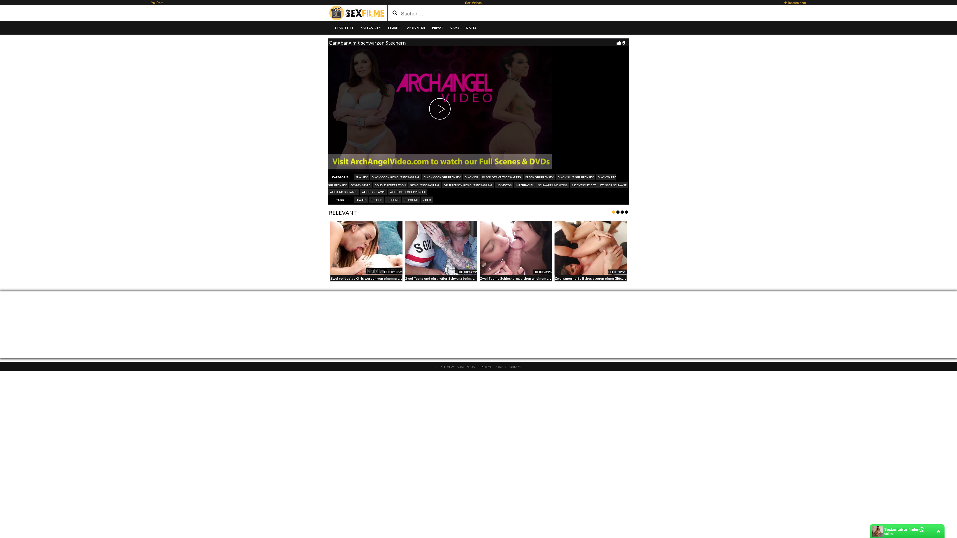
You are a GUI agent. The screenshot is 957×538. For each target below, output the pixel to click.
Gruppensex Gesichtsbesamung (468, 185)
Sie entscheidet (584, 185)
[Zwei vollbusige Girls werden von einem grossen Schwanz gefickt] (366, 248)
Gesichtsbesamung (424, 185)
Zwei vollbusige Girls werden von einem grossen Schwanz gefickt (381, 278)
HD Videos (504, 185)
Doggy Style (360, 185)
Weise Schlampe (374, 192)
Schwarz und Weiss (552, 185)
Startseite (344, 27)
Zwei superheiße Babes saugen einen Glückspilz (593, 278)
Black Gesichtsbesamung (501, 177)
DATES (471, 27)
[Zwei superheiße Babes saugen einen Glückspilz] (591, 248)
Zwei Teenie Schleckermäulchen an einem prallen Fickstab (526, 278)
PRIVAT (437, 27)
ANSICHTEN (416, 27)
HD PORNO (410, 200)
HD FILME (393, 200)
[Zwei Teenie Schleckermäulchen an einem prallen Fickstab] (516, 248)
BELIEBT (394, 27)
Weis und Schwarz (343, 192)
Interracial (525, 185)
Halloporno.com (795, 2)
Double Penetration (390, 185)
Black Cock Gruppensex (442, 177)
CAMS (454, 27)
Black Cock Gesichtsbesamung (395, 177)
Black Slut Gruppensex (576, 177)
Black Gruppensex (539, 177)
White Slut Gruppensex (408, 192)
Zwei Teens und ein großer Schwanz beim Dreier (443, 278)
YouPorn (157, 2)
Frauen (361, 200)
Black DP (471, 177)
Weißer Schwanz (613, 185)
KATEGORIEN (371, 27)
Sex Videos (473, 2)
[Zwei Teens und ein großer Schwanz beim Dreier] (441, 248)
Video (427, 200)
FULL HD (376, 200)
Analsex (361, 177)
